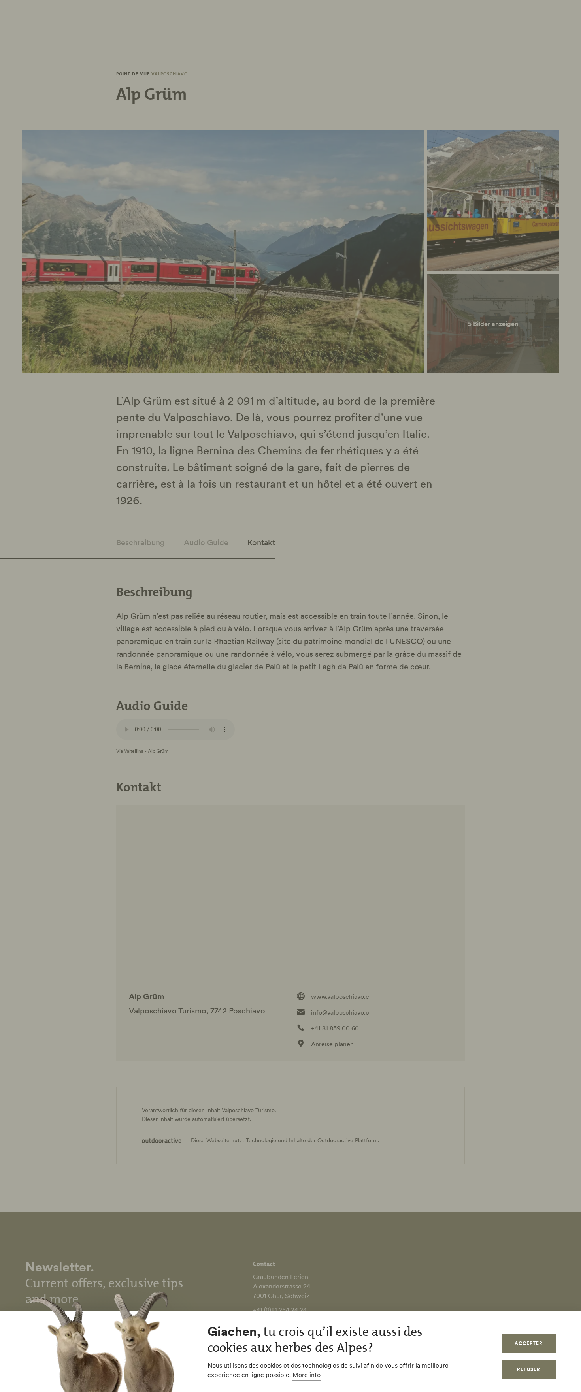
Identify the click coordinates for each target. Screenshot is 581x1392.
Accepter (529, 1343)
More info (306, 1375)
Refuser (528, 1369)
